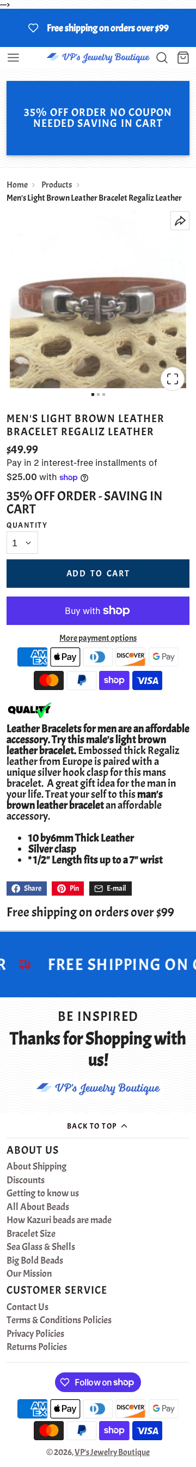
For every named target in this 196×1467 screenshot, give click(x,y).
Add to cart (98, 573)
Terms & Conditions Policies (59, 1320)
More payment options (98, 638)
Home (17, 184)
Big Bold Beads (35, 1261)
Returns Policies (37, 1347)
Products (56, 184)
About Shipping (36, 1167)
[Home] (98, 58)
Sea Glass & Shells (41, 1247)
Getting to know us (43, 1194)
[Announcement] (98, 28)
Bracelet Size (31, 1234)
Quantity (27, 525)
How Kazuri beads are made (59, 1220)
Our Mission (29, 1274)
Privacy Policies (35, 1334)
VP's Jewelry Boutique (112, 1452)
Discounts (26, 1180)
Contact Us (27, 1307)
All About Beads (38, 1207)
